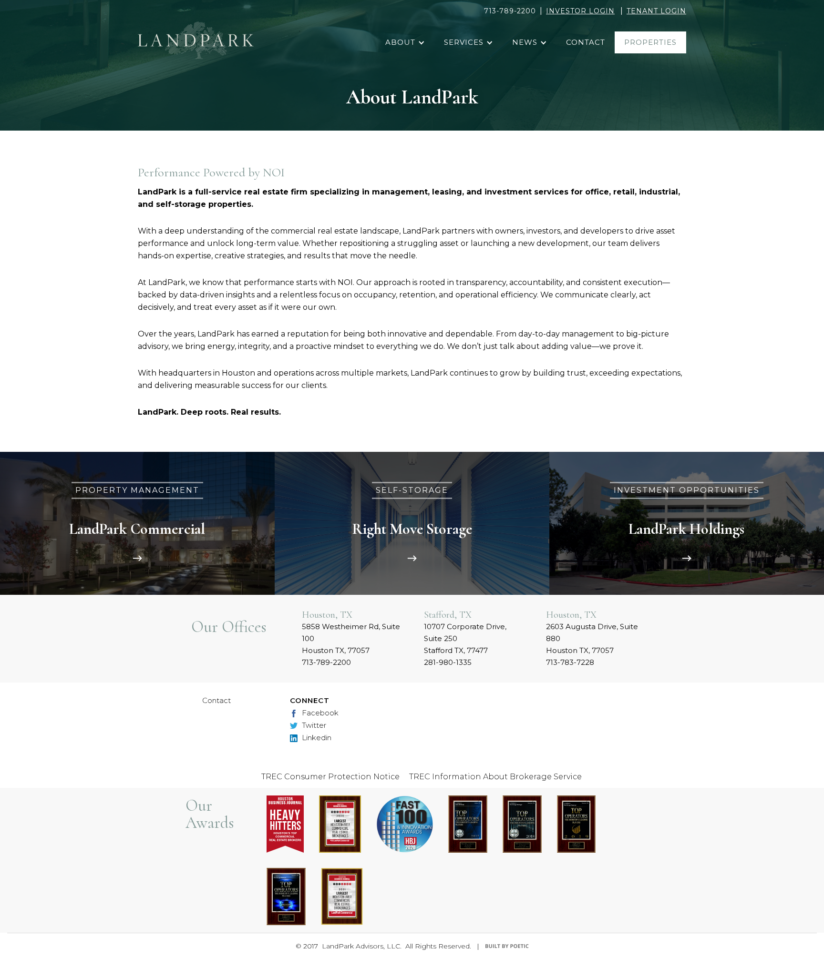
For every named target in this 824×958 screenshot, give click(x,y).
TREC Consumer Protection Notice (330, 776)
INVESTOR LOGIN (580, 11)
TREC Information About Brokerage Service (495, 776)
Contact (216, 700)
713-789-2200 (510, 11)
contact (585, 42)
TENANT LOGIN (656, 11)
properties (650, 42)
